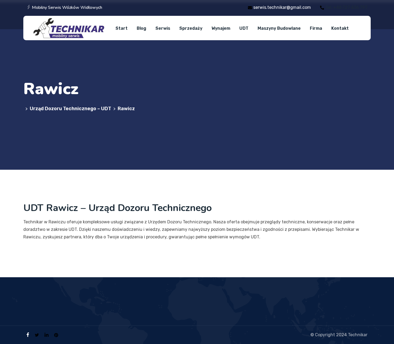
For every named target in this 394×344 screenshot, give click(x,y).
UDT (243, 28)
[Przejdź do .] (24, 109)
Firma (316, 28)
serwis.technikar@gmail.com (282, 7)
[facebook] (28, 334)
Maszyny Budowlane (279, 28)
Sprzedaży (190, 28)
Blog (141, 28)
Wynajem (220, 28)
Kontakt (340, 28)
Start (122, 28)
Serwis (162, 28)
